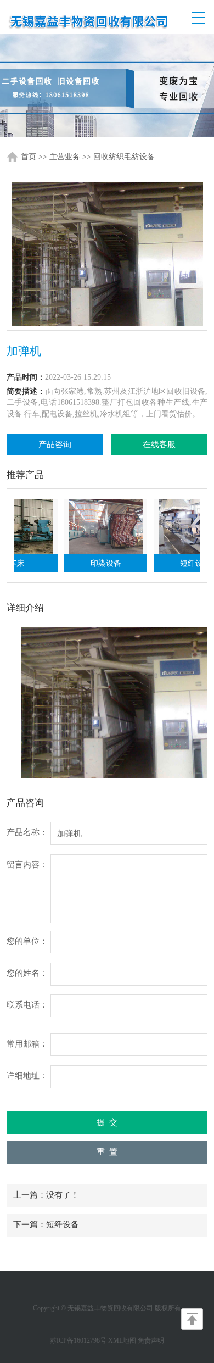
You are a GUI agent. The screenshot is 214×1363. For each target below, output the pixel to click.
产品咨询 (54, 444)
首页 (28, 157)
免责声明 (151, 1340)
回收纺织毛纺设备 (124, 157)
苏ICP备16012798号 (78, 1340)
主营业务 (64, 157)
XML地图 (122, 1340)
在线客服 (159, 444)
